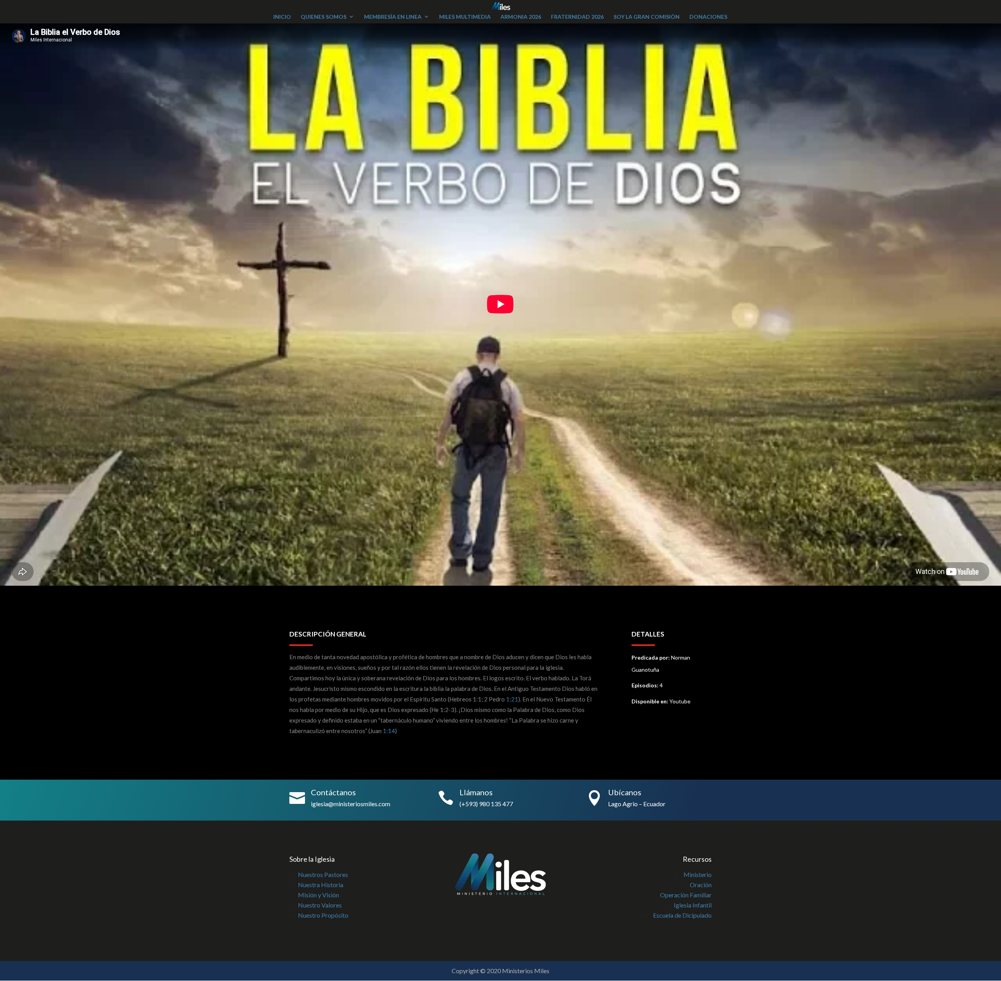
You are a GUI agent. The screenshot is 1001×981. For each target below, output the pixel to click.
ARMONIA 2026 (520, 16)
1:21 (512, 699)
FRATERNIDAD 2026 (577, 16)
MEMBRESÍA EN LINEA (393, 16)
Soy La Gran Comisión (647, 16)
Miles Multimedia (465, 16)
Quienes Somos (323, 16)
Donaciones (708, 16)
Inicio (282, 16)
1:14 (389, 730)
